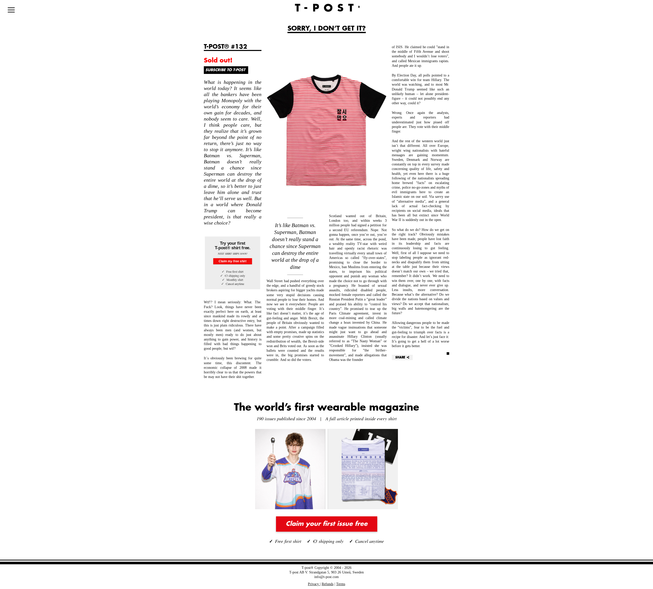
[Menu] (11, 10)
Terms (340, 584)
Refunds (327, 584)
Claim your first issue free (327, 524)
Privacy (314, 584)
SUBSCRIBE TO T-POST (225, 70)
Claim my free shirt (232, 261)
